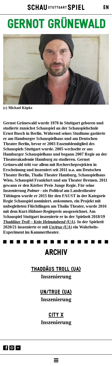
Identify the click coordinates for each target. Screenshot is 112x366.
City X (56, 315)
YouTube (18, 347)
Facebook (5, 347)
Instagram (11, 347)
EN (106, 7)
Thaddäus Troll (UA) (56, 269)
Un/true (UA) (56, 292)
